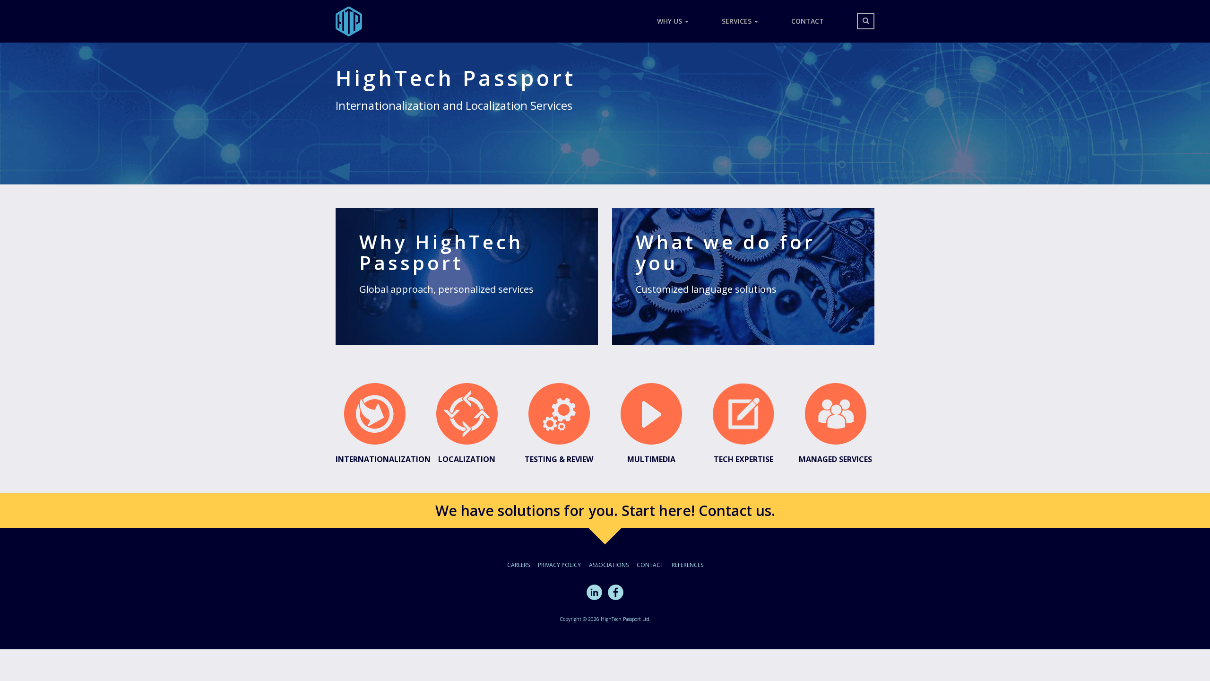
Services (737, 21)
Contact (807, 21)
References (687, 565)
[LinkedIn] (594, 591)
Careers (518, 565)
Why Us (670, 21)
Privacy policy (559, 565)
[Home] (352, 21)
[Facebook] (615, 591)
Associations (609, 565)
